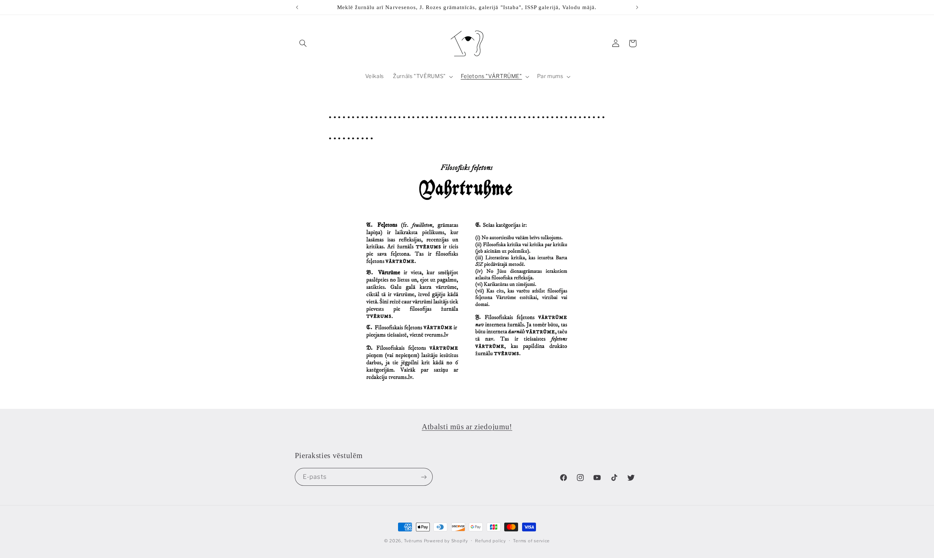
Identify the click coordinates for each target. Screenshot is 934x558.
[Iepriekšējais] (297, 7)
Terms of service (531, 540)
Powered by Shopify (446, 540)
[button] (303, 43)
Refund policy (490, 540)
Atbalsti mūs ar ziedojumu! (467, 427)
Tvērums (413, 540)
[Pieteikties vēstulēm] (423, 477)
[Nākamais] (637, 7)
